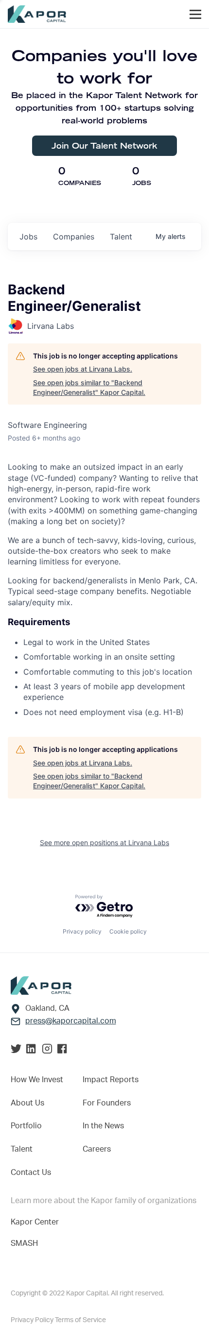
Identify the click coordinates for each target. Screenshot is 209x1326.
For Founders (107, 1103)
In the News (103, 1126)
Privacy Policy (33, 1320)
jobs (28, 236)
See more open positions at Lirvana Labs (104, 842)
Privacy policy (82, 931)
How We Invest (37, 1080)
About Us (27, 1103)
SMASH (24, 1243)
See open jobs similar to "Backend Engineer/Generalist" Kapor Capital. (89, 387)
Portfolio (26, 1126)
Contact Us (31, 1172)
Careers (97, 1149)
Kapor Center (35, 1222)
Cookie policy (128, 931)
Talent (22, 1149)
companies (73, 236)
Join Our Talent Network (104, 145)
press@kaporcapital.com (70, 1021)
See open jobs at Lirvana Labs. (82, 369)
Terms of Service (80, 1320)
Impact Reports (111, 1080)
